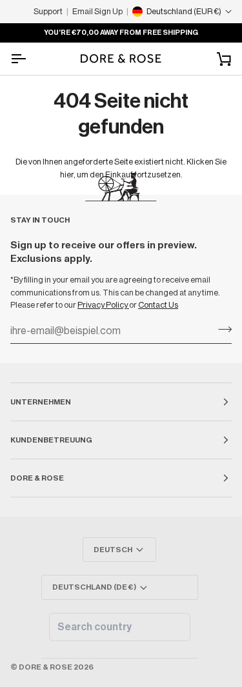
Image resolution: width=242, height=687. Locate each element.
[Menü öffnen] (29, 59)
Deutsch (113, 549)
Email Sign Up (97, 11)
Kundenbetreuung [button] (51, 440)
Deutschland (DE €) (94, 587)
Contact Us (158, 305)
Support (48, 11)
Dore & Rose (45, 667)
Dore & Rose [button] (37, 478)
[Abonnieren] (221, 329)
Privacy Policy (103, 305)
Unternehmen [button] (40, 402)
